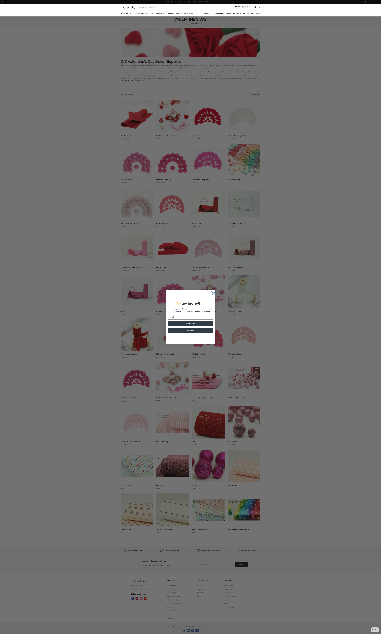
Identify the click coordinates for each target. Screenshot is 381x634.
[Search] (227, 7)
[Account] (255, 7)
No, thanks (190, 330)
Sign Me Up (190, 323)
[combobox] (183, 7)
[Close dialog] (213, 292)
